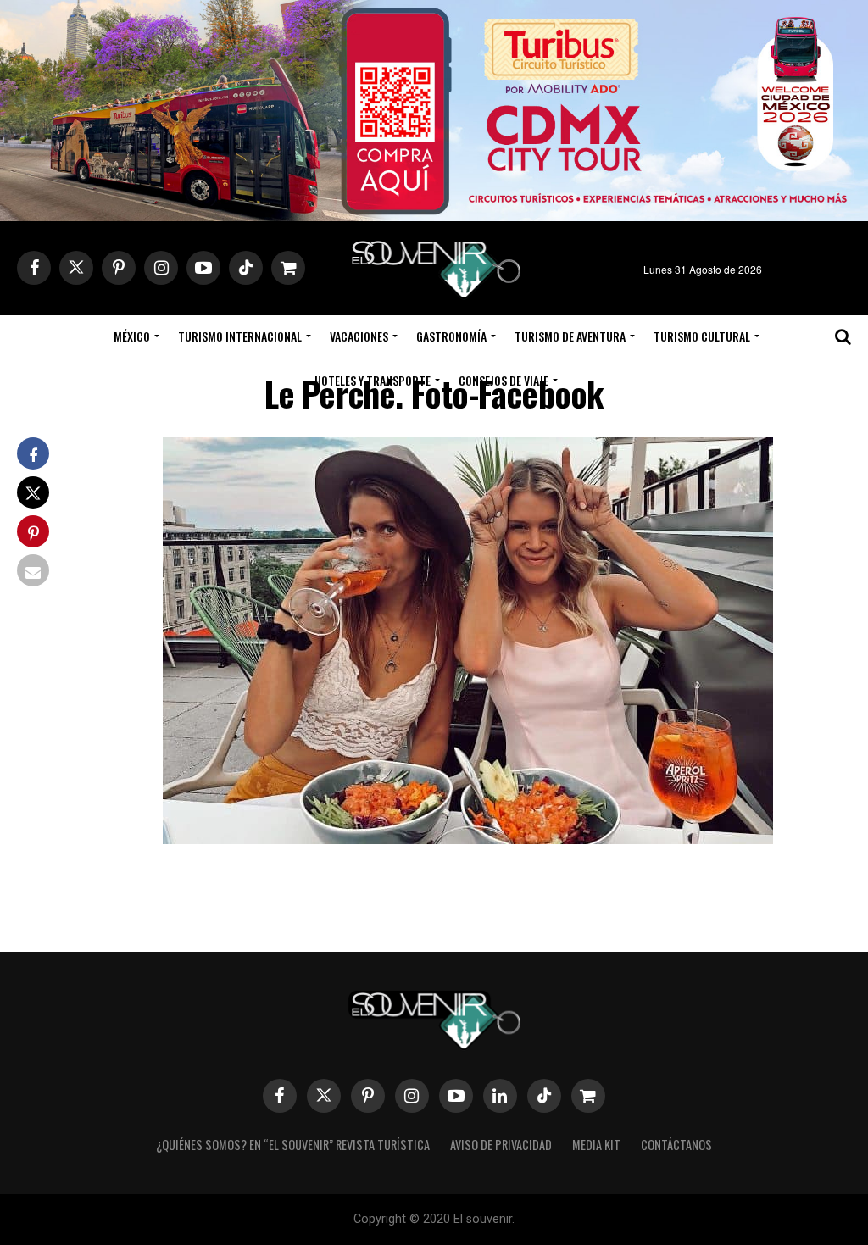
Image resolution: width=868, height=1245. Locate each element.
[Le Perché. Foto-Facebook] (468, 838)
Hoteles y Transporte (372, 380)
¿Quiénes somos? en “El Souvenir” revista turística (293, 1144)
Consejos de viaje (503, 380)
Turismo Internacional (240, 336)
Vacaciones (359, 336)
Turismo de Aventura (570, 336)
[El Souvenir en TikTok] (544, 1096)
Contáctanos (676, 1144)
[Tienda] (588, 1096)
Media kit (596, 1144)
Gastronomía (451, 336)
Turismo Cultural (702, 336)
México (132, 336)
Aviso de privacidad (501, 1144)
